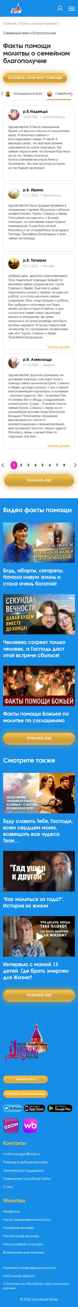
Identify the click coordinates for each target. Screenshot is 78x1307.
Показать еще (39, 480)
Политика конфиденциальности (29, 1268)
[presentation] (2, 93)
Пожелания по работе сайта (27, 1178)
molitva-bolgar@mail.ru (21, 1154)
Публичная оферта (19, 1276)
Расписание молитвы (21, 1236)
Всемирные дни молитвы (24, 1252)
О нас (8, 1187)
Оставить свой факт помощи (35, 78)
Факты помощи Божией (38, 23)
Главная (9, 23)
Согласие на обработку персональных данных (36, 1286)
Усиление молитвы (18, 1228)
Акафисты (11, 1211)
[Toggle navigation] (71, 9)
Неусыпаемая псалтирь (23, 1244)
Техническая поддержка (23, 1170)
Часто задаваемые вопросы (27, 1219)
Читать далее (58, 347)
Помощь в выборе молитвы (25, 1162)
